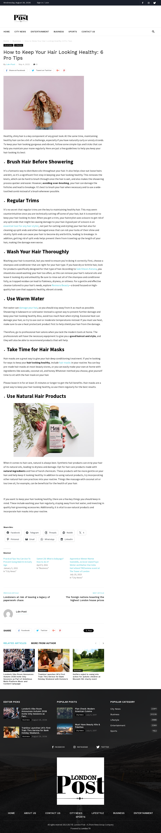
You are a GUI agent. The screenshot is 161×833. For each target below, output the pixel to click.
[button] (153, 31)
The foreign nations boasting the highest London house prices (85, 599)
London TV (86, 828)
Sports (73, 31)
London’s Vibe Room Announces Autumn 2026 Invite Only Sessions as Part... (34, 713)
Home (6, 31)
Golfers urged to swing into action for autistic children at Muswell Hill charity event (86, 676)
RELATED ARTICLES (14, 643)
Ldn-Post (10, 64)
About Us (30, 813)
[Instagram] (149, 3)
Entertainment (40, 31)
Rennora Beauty (60, 285)
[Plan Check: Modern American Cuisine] (65, 713)
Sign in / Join (43, 3)
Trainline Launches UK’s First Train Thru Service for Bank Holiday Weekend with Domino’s (53, 676)
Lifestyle (18, 45)
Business (59, 31)
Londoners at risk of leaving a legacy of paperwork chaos (26, 599)
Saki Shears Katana (86, 268)
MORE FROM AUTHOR (43, 643)
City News (20, 31)
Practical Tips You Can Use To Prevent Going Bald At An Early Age (17, 561)
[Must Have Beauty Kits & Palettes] (65, 728)
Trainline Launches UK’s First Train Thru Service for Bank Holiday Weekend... (36, 730)
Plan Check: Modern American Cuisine (85, 710)
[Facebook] (143, 3)
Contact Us (88, 31)
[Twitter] (155, 3)
